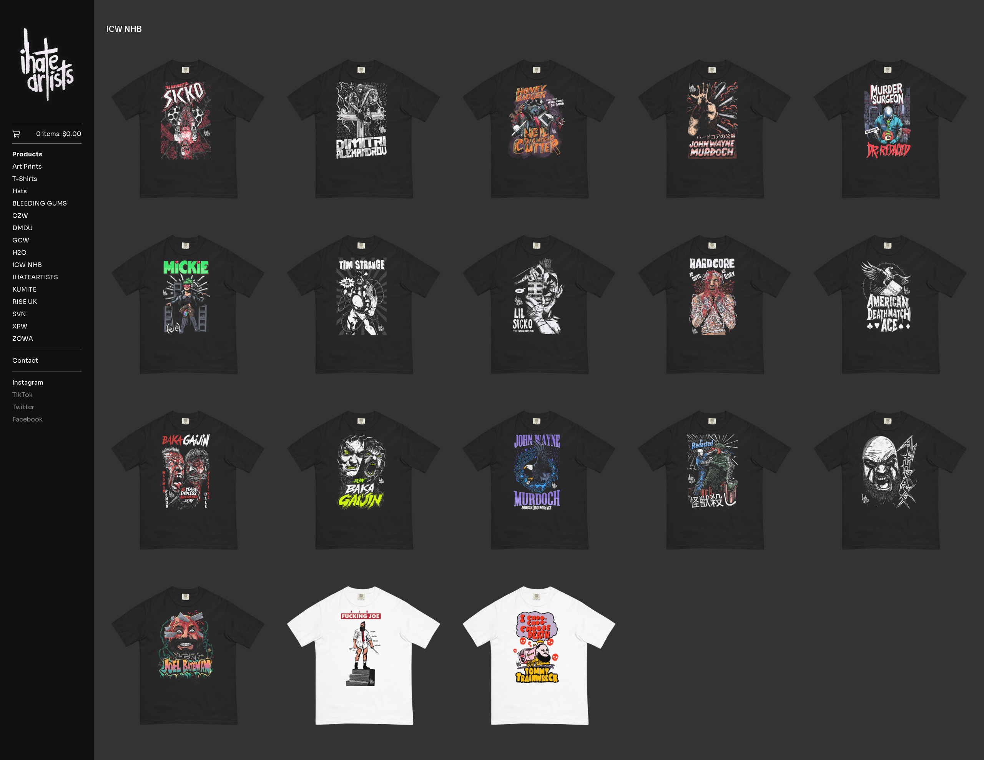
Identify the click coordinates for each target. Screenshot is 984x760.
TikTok (22, 395)
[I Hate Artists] (46, 68)
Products (27, 154)
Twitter (23, 407)
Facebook (27, 419)
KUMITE (24, 289)
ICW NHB (27, 265)
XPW (19, 326)
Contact (25, 361)
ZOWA (22, 339)
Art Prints (27, 167)
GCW (20, 240)
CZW (20, 216)
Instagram (27, 382)
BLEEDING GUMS (39, 203)
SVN (19, 314)
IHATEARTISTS (35, 277)
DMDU (22, 228)
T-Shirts (24, 179)
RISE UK (24, 302)
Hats (19, 191)
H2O (19, 253)
